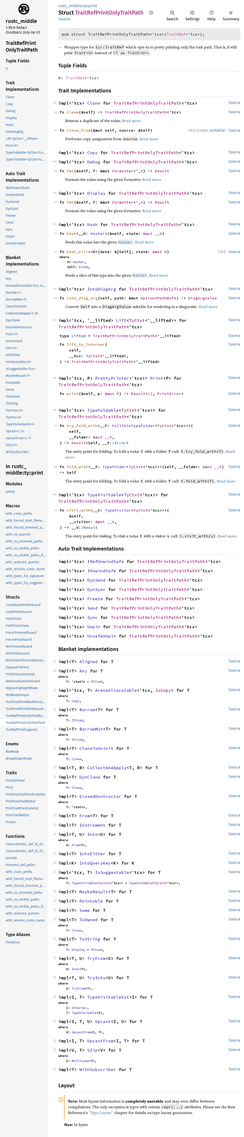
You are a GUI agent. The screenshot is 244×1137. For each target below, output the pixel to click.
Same (84, 910)
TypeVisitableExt (108, 997)
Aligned (88, 661)
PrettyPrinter (112, 378)
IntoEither (92, 853)
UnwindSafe (103, 571)
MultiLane (80, 1061)
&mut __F (102, 437)
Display (96, 193)
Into (92, 834)
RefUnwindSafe (107, 561)
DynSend (96, 580)
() (150, 393)
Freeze (95, 598)
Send (92, 608)
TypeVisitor (118, 510)
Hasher (98, 233)
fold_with (77, 466)
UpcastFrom (81, 1032)
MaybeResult (93, 891)
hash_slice (79, 251)
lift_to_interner (86, 344)
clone (73, 112)
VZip (92, 1050)
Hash (92, 224)
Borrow (87, 709)
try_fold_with (82, 425)
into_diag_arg (82, 298)
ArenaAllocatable (116, 690)
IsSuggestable (112, 872)
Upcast (103, 1021)
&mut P (112, 393)
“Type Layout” (101, 1112)
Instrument (92, 825)
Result (162, 170)
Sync (92, 617)
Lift (121, 320)
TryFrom (96, 958)
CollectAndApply (107, 767)
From (84, 815)
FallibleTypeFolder (133, 425)
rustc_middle (69, 6)
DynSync (96, 589)
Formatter (122, 170)
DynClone (89, 777)
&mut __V (104, 521)
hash (71, 233)
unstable (216, 130)
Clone (93, 103)
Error (120, 442)
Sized (83, 267)
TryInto (96, 977)
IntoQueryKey (95, 863)
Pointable (91, 901)
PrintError (169, 393)
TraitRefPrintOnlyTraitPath (147, 103)
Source (64, 19)
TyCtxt (137, 320)
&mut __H (152, 233)
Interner (79, 1008)
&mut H (159, 251)
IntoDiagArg (101, 289)
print (93, 6)
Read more (131, 120)
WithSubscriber (97, 1069)
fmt (70, 170)
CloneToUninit (96, 748)
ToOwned (88, 919)
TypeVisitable (104, 495)
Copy (92, 152)
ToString (89, 939)
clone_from (79, 130)
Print (156, 378)
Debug (93, 162)
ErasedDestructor (100, 796)
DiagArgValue (202, 298)
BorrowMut (91, 729)
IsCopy (163, 690)
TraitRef (176, 34)
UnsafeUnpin (101, 636)
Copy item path (151, 12)
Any (83, 671)
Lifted (78, 335)
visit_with (79, 510)
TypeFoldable (103, 410)
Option (148, 298)
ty (85, 6)
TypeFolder (114, 466)
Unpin (93, 626)
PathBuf (165, 298)
